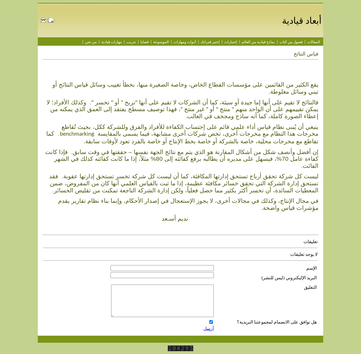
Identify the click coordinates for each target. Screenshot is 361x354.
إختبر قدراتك (210, 42)
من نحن (91, 42)
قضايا (144, 42)
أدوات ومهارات (184, 42)
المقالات (313, 42)
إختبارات (230, 42)
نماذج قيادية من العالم (258, 42)
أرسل (208, 328)
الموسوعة (161, 42)
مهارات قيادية (111, 42)
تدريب (131, 42)
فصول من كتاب (291, 42)
